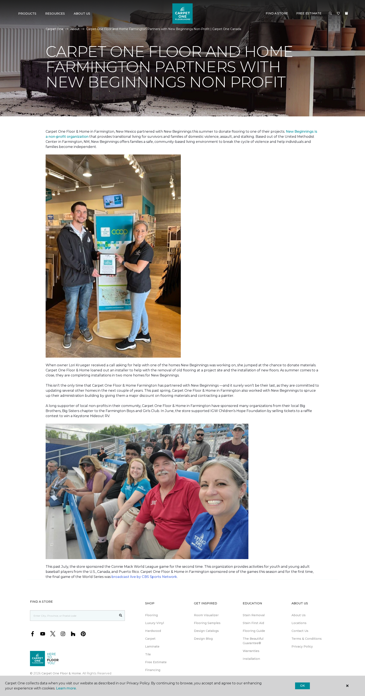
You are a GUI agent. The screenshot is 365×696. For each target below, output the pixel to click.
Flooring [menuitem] (151, 615)
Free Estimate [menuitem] (156, 662)
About (74, 29)
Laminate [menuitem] (152, 646)
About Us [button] (82, 13)
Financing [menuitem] (152, 670)
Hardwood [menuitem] (153, 631)
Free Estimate (308, 13)
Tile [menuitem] (148, 654)
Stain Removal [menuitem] (254, 615)
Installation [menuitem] (251, 659)
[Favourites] (338, 13)
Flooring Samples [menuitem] (207, 623)
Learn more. (66, 688)
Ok (302, 686)
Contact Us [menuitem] (299, 631)
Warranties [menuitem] (251, 651)
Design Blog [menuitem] (203, 639)
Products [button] (27, 13)
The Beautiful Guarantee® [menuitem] (253, 641)
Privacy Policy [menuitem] (302, 646)
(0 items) (346, 13)
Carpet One (54, 29)
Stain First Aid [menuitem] (253, 623)
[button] (330, 13)
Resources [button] (55, 13)
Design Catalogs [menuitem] (206, 631)
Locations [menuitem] (298, 623)
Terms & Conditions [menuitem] (306, 639)
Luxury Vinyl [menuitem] (154, 623)
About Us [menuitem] (298, 615)
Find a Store (277, 13)
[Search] (121, 615)
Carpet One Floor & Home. (61, 673)
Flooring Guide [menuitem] (254, 631)
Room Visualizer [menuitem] (206, 615)
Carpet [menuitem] (150, 639)
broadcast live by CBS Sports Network (144, 577)
